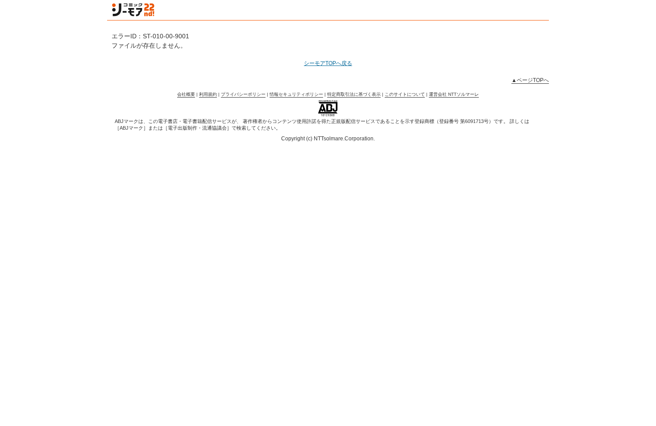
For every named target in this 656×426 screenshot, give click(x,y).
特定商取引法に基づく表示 (354, 94)
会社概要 (186, 94)
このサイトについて (405, 94)
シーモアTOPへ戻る (328, 63)
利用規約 (208, 94)
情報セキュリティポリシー (296, 94)
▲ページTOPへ (530, 80)
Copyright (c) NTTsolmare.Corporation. (328, 138)
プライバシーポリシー (243, 94)
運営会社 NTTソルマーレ (454, 94)
